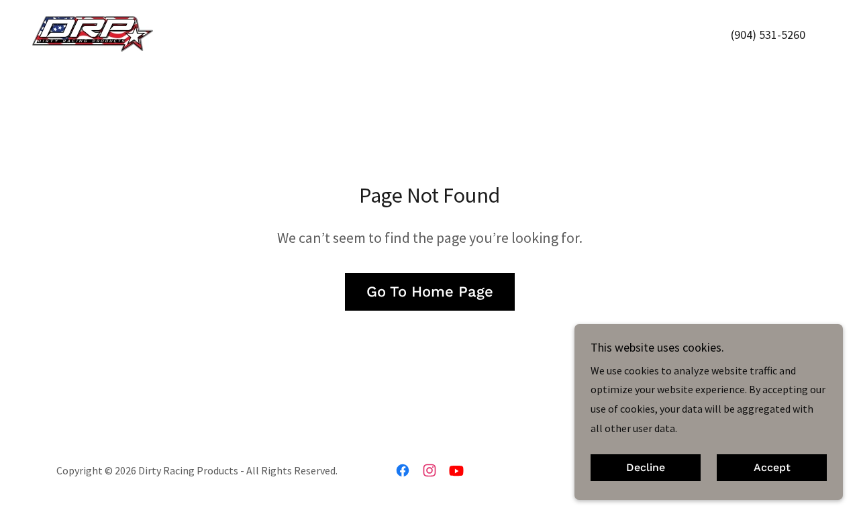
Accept (772, 468)
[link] (92, 32)
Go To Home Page (429, 291)
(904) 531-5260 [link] (768, 34)
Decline (645, 468)
